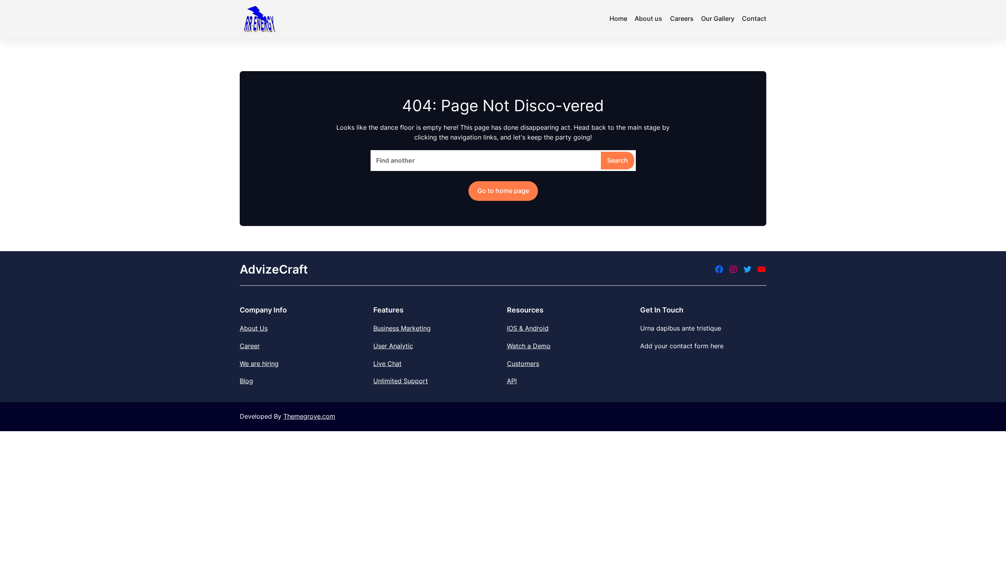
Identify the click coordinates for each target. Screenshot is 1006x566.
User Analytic (393, 346)
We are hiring (259, 364)
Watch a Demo (529, 346)
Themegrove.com (309, 416)
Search (617, 160)
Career (250, 346)
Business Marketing (402, 328)
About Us (254, 328)
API (512, 381)
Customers (523, 364)
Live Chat (387, 364)
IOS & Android (528, 328)
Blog (246, 381)
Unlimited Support (400, 381)
